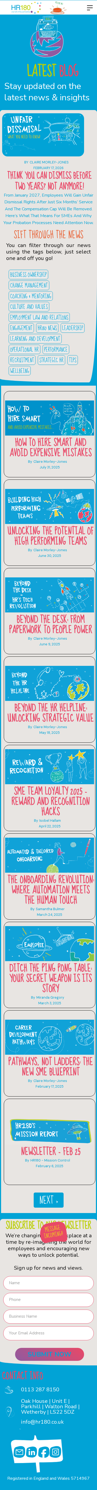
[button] (88, 8)
